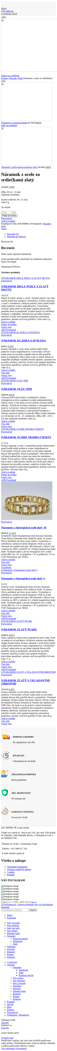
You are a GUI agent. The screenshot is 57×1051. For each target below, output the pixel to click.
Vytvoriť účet (7, 1038)
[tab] (31, 234)
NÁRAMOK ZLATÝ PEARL (19, 629)
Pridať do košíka (9, 216)
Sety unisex (18, 978)
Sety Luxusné (19, 983)
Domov (5, 78)
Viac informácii (8, 1048)
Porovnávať (12, 1012)
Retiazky (17, 994)
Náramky (13, 78)
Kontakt (10, 874)
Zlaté (20, 78)
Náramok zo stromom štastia (14, 122)
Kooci (34, 902)
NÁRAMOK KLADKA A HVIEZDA (23, 340)
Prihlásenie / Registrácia (18, 1015)
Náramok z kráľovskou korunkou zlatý (19, 167)
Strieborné (17, 941)
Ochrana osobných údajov (19, 869)
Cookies (11, 872)
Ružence (17, 999)
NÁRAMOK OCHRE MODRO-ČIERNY (26, 437)
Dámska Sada (19, 991)
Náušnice (17, 986)
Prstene (16, 996)
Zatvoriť (5, 1022)
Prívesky (17, 988)
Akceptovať (21, 1048)
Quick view (6, 327)
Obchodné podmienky (17, 867)
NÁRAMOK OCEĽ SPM (16, 389)
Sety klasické (19, 980)
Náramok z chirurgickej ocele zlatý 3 (23, 578)
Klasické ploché (20, 938)
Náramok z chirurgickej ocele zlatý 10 (23, 527)
